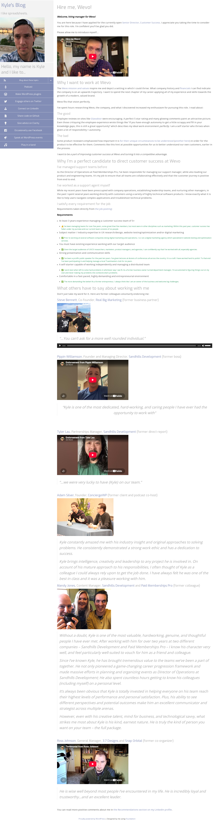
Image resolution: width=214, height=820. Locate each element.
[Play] (60, 346)
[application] (134, 345)
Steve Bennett (67, 300)
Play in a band (28, 144)
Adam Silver (65, 495)
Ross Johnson (66, 741)
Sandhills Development (145, 357)
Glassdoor (96, 118)
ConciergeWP (97, 495)
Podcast (28, 86)
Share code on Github (28, 115)
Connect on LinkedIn (28, 108)
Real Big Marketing (109, 300)
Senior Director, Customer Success (141, 22)
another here (182, 140)
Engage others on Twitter (28, 101)
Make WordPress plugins (28, 94)
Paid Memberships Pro (157, 586)
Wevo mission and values (75, 88)
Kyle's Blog (13, 5)
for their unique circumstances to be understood (147, 140)
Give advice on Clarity (28, 123)
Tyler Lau (63, 432)
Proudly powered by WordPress (92, 819)
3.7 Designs (110, 741)
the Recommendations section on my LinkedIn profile (142, 809)
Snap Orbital (133, 741)
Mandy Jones (66, 586)
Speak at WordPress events (28, 137)
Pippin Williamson (69, 357)
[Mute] (203, 346)
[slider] (208, 345)
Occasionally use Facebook (28, 130)
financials (185, 88)
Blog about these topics (28, 80)
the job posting (103, 208)
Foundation (130, 819)
